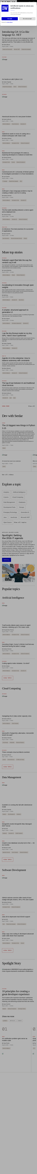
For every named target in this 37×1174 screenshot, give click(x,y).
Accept (9, 18)
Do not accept (27, 18)
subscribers (10, 22)
